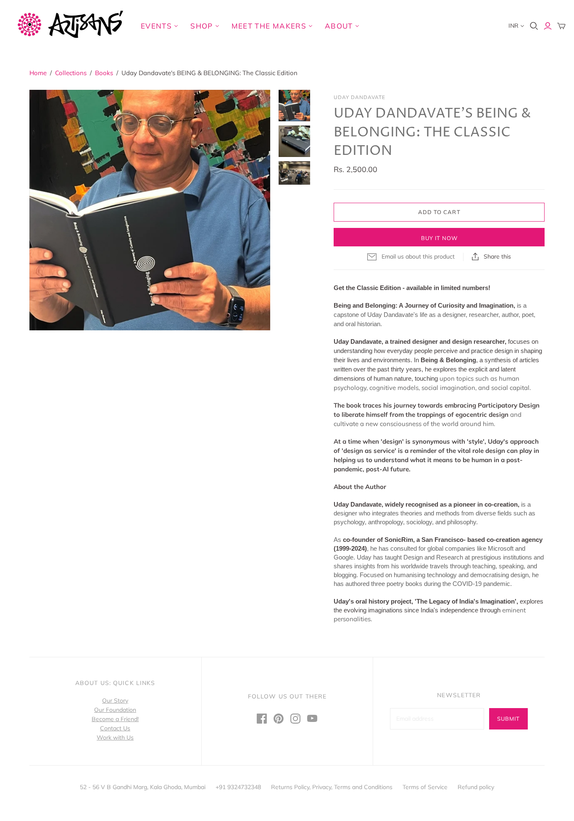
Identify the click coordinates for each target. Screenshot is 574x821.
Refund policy (476, 787)
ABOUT (339, 25)
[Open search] (534, 26)
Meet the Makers (269, 25)
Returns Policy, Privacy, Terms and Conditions (331, 787)
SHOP (201, 25)
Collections (71, 73)
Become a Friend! (115, 719)
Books (104, 73)
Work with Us (115, 737)
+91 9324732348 (238, 787)
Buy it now (439, 238)
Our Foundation (115, 710)
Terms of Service (425, 787)
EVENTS (156, 25)
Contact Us (115, 728)
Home (38, 73)
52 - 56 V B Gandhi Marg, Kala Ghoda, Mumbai (142, 787)
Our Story (115, 700)
